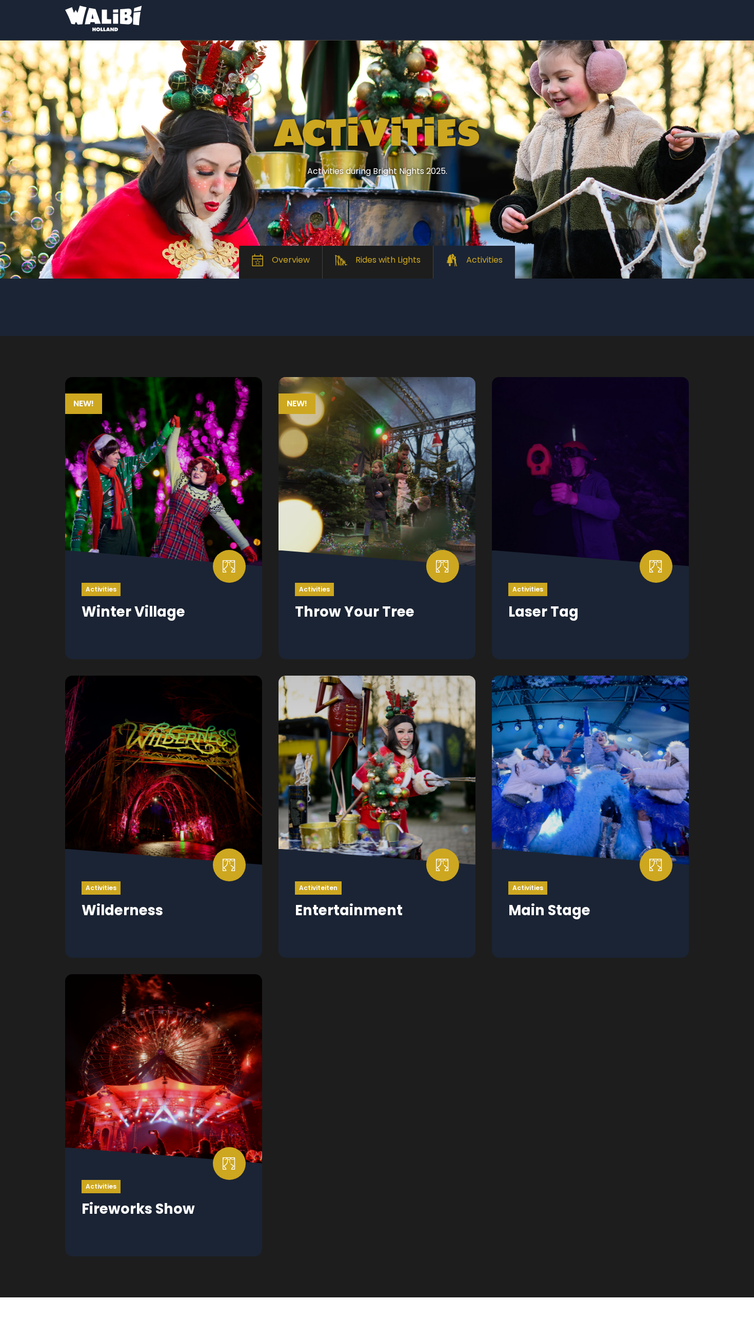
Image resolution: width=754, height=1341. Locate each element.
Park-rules (301, 1312)
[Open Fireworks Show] (163, 1115)
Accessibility (450, 1325)
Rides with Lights (388, 260)
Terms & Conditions (102, 1312)
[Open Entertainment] (377, 817)
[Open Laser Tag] (590, 518)
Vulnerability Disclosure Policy (122, 1325)
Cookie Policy (363, 1312)
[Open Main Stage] (590, 817)
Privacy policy (239, 1312)
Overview (291, 260)
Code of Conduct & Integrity (248, 1325)
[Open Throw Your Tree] (377, 518)
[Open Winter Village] (163, 518)
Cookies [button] (487, 1312)
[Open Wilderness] (163, 817)
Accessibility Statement (364, 1325)
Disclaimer (176, 1312)
